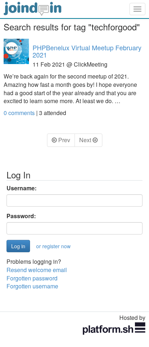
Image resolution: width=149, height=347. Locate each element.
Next (86, 140)
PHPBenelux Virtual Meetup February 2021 (87, 51)
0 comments (20, 113)
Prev (63, 140)
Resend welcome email (37, 270)
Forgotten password (32, 278)
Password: (21, 216)
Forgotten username (32, 286)
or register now (53, 246)
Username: (22, 188)
